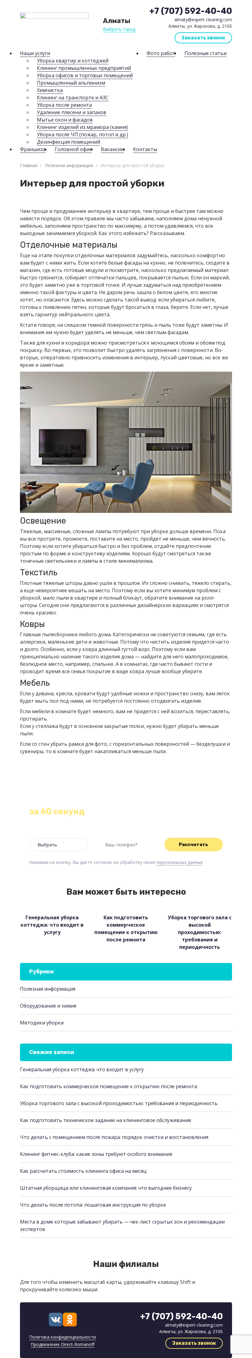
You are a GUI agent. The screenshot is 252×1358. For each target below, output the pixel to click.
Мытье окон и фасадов (65, 119)
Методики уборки (42, 1022)
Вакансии (112, 149)
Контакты (145, 149)
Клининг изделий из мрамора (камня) (82, 127)
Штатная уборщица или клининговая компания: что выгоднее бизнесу (106, 1187)
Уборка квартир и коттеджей (72, 60)
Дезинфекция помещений (68, 141)
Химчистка (50, 90)
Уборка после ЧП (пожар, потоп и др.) (82, 134)
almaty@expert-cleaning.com (203, 19)
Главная (28, 165)
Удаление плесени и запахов (71, 112)
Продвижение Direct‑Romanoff (62, 1344)
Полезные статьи (205, 53)
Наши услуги (35, 53)
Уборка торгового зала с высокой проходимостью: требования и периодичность (119, 1103)
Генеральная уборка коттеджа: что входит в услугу (82, 1069)
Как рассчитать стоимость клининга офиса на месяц (83, 1171)
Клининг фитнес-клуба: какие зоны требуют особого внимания (96, 1154)
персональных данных (180, 862)
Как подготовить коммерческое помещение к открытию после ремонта (108, 1086)
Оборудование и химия (48, 1005)
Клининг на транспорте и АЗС (72, 97)
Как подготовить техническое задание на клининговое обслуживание (105, 1120)
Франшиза (32, 149)
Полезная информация (69, 165)
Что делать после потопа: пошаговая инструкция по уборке (93, 1204)
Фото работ (161, 53)
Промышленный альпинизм (71, 82)
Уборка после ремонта (64, 105)
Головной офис (73, 149)
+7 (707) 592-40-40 (190, 11)
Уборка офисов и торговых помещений (85, 75)
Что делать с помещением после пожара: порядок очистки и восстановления (114, 1137)
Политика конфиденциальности (62, 1337)
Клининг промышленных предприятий (84, 68)
